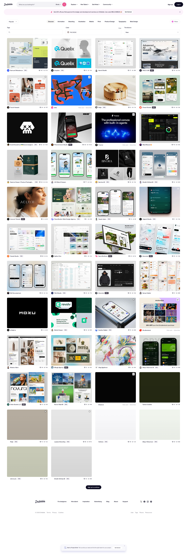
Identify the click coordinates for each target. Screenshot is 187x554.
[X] (141, 501)
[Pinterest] (151, 501)
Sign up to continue (93, 487)
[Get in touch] (80, 65)
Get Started (128, 12)
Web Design (134, 21)
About (116, 501)
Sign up (170, 4)
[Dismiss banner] (124, 546)
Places (141, 512)
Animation (61, 21)
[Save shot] (40, 65)
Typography (122, 21)
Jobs (132, 512)
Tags (8, 27)
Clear (119, 28)
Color (67, 27)
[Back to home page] (8, 4)
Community (107, 4)
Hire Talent (84, 4)
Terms (49, 512)
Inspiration (86, 501)
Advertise (89, 107)
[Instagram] (148, 501)
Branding (71, 21)
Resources (148, 512)
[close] (179, 12)
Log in (179, 4)
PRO (25, 70)
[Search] (64, 4)
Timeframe (127, 27)
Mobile (91, 21)
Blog (107, 501)
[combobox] (36, 4)
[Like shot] (44, 65)
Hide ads (81, 107)
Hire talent (74, 501)
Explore (73, 4)
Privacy (54, 512)
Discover (51, 21)
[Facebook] (144, 501)
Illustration (81, 21)
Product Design (110, 21)
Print (99, 21)
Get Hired (95, 4)
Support (125, 501)
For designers (62, 501)
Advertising (98, 501)
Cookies (61, 512)
